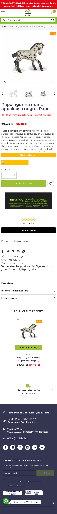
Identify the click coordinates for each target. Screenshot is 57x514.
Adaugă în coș (24, 183)
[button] (47, 81)
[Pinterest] (13, 251)
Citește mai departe (28, 155)
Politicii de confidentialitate (16, 486)
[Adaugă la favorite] (50, 183)
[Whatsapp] (23, 251)
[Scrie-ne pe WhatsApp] (6, 501)
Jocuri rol (14, 269)
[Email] (18, 251)
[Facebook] (2, 251)
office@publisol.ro (17, 438)
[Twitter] (8, 251)
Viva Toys (18, 256)
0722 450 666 (14, 428)
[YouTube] (34, 447)
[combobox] (25, 20)
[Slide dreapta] (52, 389)
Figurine (40, 266)
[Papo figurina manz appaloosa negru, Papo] (28, 331)
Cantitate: (6, 169)
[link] (28, 389)
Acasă (4, 26)
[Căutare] (28, 20)
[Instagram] (12, 447)
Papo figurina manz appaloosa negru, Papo (28, 359)
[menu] (3, 12)
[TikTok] (27, 447)
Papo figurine (29, 269)
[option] (28, 57)
